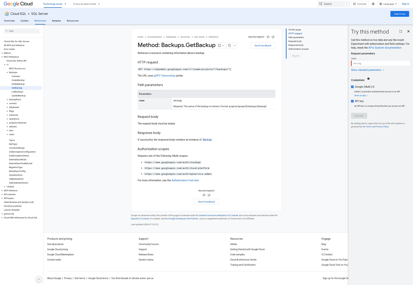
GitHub (233, 244)
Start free (399, 13)
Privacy (68, 278)
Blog (324, 244)
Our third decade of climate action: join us (132, 278)
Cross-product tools (84, 3)
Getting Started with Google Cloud (247, 249)
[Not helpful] (273, 37)
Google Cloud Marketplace (60, 254)
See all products (55, 244)
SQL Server (39, 14)
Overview (9, 20)
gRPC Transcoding (164, 75)
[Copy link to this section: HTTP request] (161, 63)
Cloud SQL (18, 14)
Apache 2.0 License (140, 218)
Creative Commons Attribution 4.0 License (218, 215)
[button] (21, 53)
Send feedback (263, 45)
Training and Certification (243, 265)
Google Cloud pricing (57, 249)
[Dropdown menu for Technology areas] (66, 4)
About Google (54, 278)
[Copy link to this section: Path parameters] (166, 85)
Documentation (154, 37)
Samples (56, 20)
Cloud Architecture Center (243, 259)
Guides (24, 20)
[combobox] (333, 4)
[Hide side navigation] (39, 279)
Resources (73, 20)
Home (140, 37)
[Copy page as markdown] (229, 45)
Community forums (149, 244)
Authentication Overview (185, 180)
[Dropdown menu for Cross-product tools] (100, 4)
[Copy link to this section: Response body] (164, 133)
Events (325, 249)
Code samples (237, 254)
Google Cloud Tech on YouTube (337, 265)
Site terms (80, 278)
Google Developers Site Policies (183, 218)
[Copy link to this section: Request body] (161, 117)
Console (361, 3)
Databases (171, 37)
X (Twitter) (327, 254)
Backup (207, 139)
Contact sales (54, 259)
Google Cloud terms (98, 278)
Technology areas (52, 3)
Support (143, 249)
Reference (40, 20)
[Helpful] (268, 37)
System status (146, 259)
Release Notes (146, 254)
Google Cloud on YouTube (335, 259)
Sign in (405, 4)
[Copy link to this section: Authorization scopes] (172, 149)
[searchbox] (22, 31)
